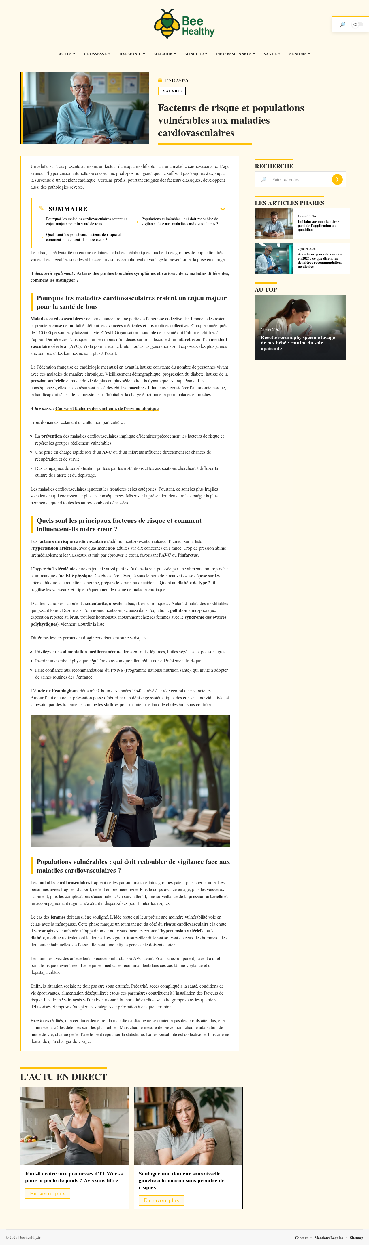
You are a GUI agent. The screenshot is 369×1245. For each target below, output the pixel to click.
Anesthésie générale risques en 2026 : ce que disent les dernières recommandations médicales (320, 260)
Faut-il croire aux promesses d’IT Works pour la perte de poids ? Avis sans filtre (74, 1176)
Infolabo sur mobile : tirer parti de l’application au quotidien (318, 225)
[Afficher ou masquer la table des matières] (156, 208)
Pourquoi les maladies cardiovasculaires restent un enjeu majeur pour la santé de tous (87, 221)
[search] (342, 24)
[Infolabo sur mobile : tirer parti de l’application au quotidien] (274, 223)
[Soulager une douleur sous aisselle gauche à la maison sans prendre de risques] (188, 1126)
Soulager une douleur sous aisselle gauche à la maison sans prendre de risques (182, 1180)
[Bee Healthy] (184, 24)
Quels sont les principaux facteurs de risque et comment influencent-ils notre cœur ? (83, 237)
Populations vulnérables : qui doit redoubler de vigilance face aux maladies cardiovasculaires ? (180, 221)
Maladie (172, 91)
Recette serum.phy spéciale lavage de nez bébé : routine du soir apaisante (298, 342)
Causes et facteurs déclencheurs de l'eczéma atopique (107, 408)
